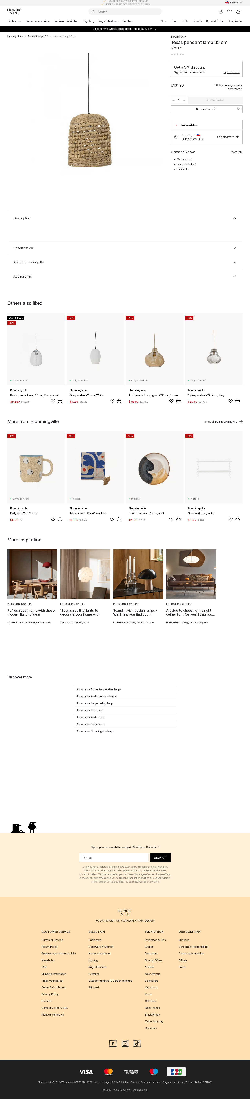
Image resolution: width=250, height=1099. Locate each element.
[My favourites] (229, 11)
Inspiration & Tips (155, 939)
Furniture (127, 21)
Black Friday (152, 1014)
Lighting (89, 21)
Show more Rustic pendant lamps (96, 696)
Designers (151, 953)
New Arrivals (152, 973)
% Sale (149, 967)
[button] (177, 54)
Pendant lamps (36, 36)
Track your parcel (52, 980)
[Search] (93, 11)
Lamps (22, 36)
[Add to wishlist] (53, 401)
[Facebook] (113, 1043)
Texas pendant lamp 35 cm (61, 36)
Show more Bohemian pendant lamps (98, 689)
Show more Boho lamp (90, 710)
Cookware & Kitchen (101, 946)
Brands (197, 21)
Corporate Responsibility (193, 946)
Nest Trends (152, 1007)
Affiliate (183, 960)
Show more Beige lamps (91, 724)
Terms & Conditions (53, 987)
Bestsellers (151, 980)
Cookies (47, 1001)
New (164, 21)
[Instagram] (125, 1043)
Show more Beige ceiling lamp (94, 703)
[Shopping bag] (238, 11)
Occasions (151, 987)
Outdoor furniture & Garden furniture (110, 980)
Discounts (151, 1028)
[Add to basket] (60, 401)
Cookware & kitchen (66, 21)
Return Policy (49, 946)
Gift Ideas (150, 1001)
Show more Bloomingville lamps (95, 731)
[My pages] (220, 11)
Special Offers (215, 21)
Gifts (185, 21)
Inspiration (236, 21)
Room (174, 21)
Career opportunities (191, 953)
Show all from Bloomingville (220, 421)
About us (184, 939)
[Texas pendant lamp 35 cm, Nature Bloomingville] (88, 114)
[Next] (157, 114)
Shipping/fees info (228, 136)
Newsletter (48, 960)
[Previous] (19, 114)
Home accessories (37, 21)
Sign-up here (232, 72)
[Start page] (14, 11)
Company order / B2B (55, 1007)
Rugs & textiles (107, 21)
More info (237, 152)
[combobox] (234, 3)
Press (182, 967)
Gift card (94, 987)
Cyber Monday (154, 1021)
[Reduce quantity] (173, 100)
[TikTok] (137, 1043)
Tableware (14, 21)
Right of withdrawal (53, 1014)
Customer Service (52, 939)
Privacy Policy (50, 994)
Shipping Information (54, 973)
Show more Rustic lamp (90, 717)
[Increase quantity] (183, 100)
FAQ (44, 967)
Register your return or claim (59, 953)
